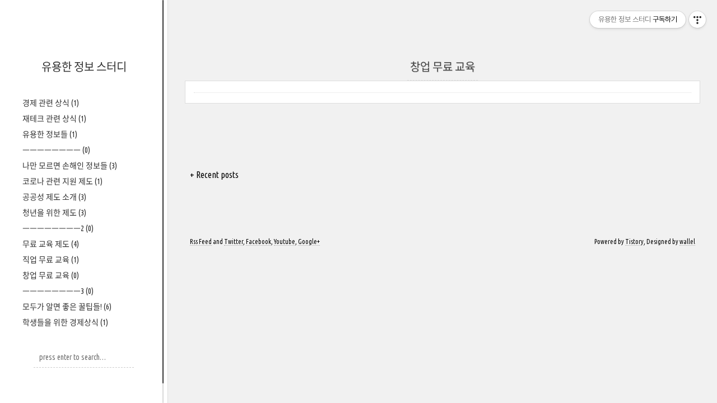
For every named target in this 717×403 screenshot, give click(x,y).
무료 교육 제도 (50, 244)
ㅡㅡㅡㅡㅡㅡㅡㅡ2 (58, 228)
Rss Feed (201, 241)
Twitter (233, 241)
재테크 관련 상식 (54, 118)
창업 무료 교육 (50, 275)
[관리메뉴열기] (697, 19)
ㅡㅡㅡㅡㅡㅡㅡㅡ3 (58, 291)
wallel (687, 241)
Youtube (284, 241)
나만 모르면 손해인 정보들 (69, 165)
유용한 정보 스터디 (84, 66)
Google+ (309, 241)
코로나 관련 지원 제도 (62, 181)
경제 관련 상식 (50, 103)
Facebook (258, 241)
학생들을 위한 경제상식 (65, 322)
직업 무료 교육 (50, 259)
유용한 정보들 (49, 134)
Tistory (634, 241)
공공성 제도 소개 (54, 197)
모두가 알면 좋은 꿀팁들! (66, 306)
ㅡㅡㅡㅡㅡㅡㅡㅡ (56, 150)
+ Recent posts (214, 175)
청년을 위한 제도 (54, 212)
